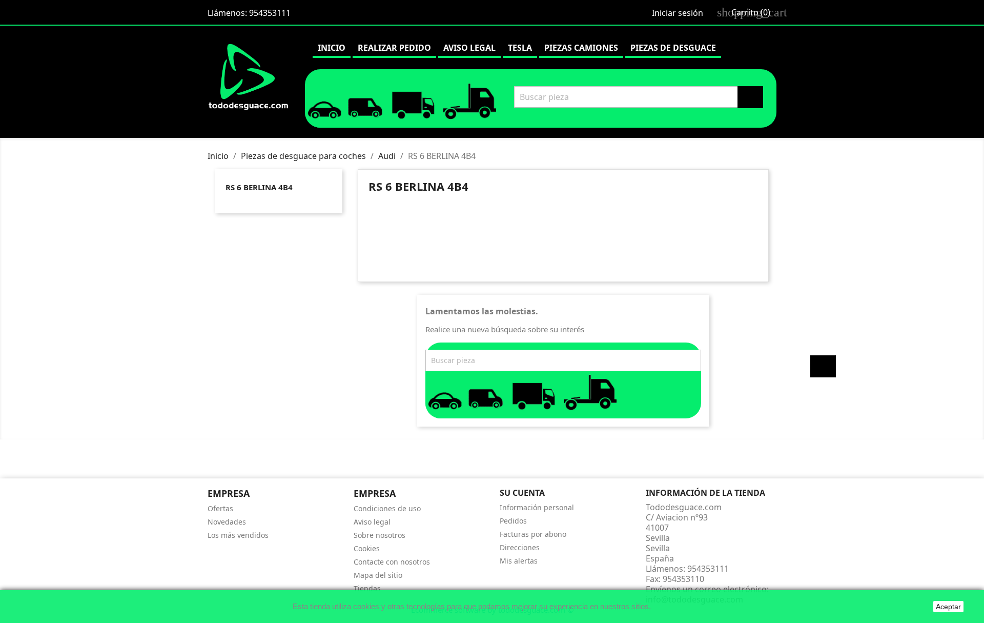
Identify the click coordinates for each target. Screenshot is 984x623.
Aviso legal (469, 47)
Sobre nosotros (379, 535)
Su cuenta (522, 492)
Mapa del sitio (378, 575)
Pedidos (513, 521)
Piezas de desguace (673, 47)
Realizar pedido (394, 47)
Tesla (520, 47)
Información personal (537, 507)
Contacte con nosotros (392, 562)
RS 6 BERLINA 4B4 (259, 187)
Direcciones (520, 547)
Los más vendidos (238, 535)
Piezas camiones (581, 47)
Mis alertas (519, 561)
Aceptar (948, 606)
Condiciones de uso (387, 508)
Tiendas (367, 588)
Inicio (331, 47)
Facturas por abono (533, 534)
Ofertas (220, 508)
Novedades (227, 522)
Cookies (367, 548)
